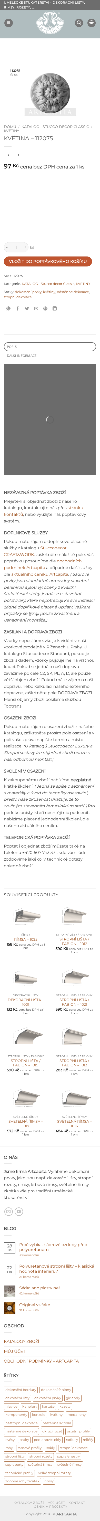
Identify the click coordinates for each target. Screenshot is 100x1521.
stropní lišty (15, 1456)
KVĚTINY (11, 131)
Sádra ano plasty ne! (39, 1288)
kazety (65, 1406)
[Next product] (8, 155)
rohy (9, 1448)
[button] (8, 23)
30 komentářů (38, 1255)
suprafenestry (68, 1456)
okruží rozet (52, 1431)
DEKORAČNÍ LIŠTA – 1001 (26, 1002)
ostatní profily (78, 1431)
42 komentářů (34, 1293)
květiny (49, 292)
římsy (49, 1481)
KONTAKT (76, 1503)
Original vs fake (34, 1304)
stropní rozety (40, 1456)
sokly (50, 1448)
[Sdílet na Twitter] (27, 309)
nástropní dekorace (21, 1423)
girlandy (73, 1398)
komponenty (16, 1415)
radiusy (72, 1440)
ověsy (10, 1440)
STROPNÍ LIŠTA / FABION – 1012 (74, 941)
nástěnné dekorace (73, 292)
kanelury (29, 1406)
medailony (76, 1415)
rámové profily (30, 1448)
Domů (10, 127)
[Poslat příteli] (36, 309)
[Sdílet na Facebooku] (18, 309)
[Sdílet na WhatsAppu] (8, 309)
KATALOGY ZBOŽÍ (21, 1341)
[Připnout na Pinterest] (45, 309)
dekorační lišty (17, 1398)
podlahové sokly (47, 1440)
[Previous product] (18, 155)
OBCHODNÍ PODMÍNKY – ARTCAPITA (41, 1361)
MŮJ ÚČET (14, 1351)
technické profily (19, 1473)
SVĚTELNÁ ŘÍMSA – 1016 (74, 1123)
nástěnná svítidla (57, 1423)
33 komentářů (34, 1310)
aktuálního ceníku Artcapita (39, 574)
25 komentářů (39, 1277)
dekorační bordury (20, 1390)
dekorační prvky (28, 292)
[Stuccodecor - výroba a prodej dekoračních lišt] (50, 23)
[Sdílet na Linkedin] (55, 309)
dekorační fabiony (56, 1390)
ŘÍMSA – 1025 (25, 939)
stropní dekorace (18, 297)
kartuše (48, 1406)
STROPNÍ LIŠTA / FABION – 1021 (74, 1002)
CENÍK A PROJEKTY (50, 1506)
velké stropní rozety (54, 1473)
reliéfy (88, 1440)
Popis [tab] (12, 346)
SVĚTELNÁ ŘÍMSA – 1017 (25, 1123)
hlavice (11, 1406)
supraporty (14, 1464)
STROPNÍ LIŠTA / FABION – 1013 (74, 1063)
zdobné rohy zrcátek (22, 1481)
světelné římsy (69, 1464)
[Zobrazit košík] (91, 23)
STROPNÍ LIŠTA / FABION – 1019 (26, 1063)
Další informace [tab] (22, 355)
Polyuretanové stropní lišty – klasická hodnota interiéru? (56, 1268)
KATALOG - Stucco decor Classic (55, 127)
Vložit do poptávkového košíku (48, 261)
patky (24, 1440)
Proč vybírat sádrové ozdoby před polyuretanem (53, 1247)
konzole (38, 1415)
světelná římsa (40, 1464)
